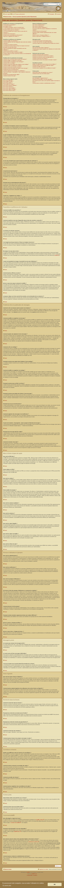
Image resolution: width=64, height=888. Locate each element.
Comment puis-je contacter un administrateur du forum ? (44, 83)
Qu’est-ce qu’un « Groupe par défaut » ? (41, 35)
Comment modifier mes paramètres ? (10, 40)
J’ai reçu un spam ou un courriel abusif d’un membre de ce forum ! (46, 43)
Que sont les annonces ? (8, 86)
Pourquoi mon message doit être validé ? (11, 74)
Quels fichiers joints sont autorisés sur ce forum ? (43, 72)
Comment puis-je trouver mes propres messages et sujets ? (45, 59)
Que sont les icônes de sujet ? (9, 90)
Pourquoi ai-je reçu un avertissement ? (11, 69)
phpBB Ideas (17, 831)
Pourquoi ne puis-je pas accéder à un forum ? (12, 66)
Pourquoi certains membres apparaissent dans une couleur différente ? (44, 33)
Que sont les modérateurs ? (38, 26)
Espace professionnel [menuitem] (20, 14)
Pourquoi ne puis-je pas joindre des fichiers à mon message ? (15, 68)
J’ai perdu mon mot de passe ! (9, 33)
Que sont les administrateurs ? (39, 24)
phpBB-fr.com (34, 873)
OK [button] (55, 884)
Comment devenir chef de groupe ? (40, 31)
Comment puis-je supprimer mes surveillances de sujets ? (44, 67)
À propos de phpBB (15, 822)
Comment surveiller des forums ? (39, 66)
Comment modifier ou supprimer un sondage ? (12, 65)
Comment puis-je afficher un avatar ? (10, 50)
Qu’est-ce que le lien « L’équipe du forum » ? (41, 36)
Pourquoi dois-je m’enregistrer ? (9, 24)
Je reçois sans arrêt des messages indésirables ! (43, 41)
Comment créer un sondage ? (9, 63)
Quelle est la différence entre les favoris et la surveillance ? (44, 64)
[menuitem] (12, 14)
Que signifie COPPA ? (7, 26)
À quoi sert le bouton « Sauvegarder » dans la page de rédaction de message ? (16, 72)
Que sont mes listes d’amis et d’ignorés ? (41, 47)
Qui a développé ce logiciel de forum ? (40, 78)
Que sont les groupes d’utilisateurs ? (40, 27)
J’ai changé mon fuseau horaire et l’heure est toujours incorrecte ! (16, 45)
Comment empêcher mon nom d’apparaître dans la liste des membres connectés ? (17, 42)
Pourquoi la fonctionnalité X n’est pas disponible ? (42, 79)
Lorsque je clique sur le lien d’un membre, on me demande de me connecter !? (17, 54)
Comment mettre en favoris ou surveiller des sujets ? (43, 65)
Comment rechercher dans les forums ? (41, 54)
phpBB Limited (39, 819)
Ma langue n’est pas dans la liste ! (10, 47)
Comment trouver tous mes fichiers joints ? (41, 73)
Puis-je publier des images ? (8, 84)
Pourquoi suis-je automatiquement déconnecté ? (13, 35)
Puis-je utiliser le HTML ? (8, 81)
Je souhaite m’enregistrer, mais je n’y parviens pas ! (13, 27)
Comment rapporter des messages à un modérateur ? (14, 70)
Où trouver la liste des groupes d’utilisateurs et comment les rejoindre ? (45, 29)
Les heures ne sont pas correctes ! (10, 44)
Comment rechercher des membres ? (40, 58)
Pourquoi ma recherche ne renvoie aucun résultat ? (43, 55)
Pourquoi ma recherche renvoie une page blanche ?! (43, 57)
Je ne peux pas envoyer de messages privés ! (42, 40)
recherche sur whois (33, 841)
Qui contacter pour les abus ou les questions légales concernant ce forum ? (46, 81)
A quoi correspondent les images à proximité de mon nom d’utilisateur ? (14, 49)
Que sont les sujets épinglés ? (9, 87)
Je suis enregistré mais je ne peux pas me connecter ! (14, 28)
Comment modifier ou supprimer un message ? (12, 60)
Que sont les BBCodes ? (8, 80)
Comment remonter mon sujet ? (9, 75)
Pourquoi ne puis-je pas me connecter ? (11, 29)
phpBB (56, 255)
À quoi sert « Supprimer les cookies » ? (11, 36)
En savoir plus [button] (7, 885)
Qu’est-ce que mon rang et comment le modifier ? (13, 52)
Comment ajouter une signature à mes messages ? (13, 61)
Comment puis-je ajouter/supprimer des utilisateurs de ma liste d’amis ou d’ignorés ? (46, 49)
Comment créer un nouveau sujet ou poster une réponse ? (15, 59)
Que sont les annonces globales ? (10, 85)
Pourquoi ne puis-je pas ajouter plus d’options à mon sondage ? (16, 64)
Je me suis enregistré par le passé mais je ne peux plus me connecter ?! (15, 32)
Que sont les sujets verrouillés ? (9, 89)
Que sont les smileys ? (7, 82)
